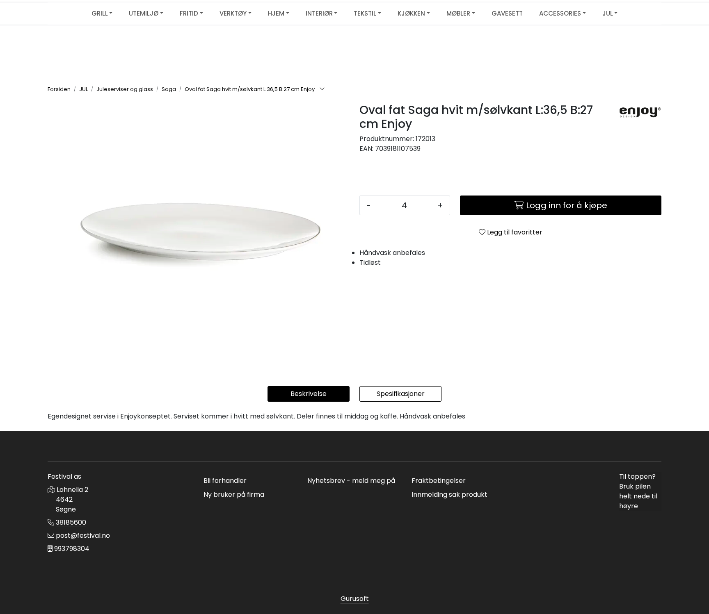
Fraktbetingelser (439, 480)
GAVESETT (507, 13)
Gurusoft (355, 598)
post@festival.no (83, 535)
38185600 (71, 522)
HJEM (276, 13)
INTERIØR (319, 13)
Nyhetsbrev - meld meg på (351, 480)
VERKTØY (233, 13)
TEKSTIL (365, 13)
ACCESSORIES (560, 13)
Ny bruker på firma (234, 494)
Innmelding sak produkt (449, 494)
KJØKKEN (411, 13)
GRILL (99, 13)
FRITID (189, 13)
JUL (607, 13)
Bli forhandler (225, 480)
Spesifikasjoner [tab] (401, 393)
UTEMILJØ (143, 13)
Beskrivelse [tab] (308, 393)
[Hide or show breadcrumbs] (322, 89)
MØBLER (458, 13)
